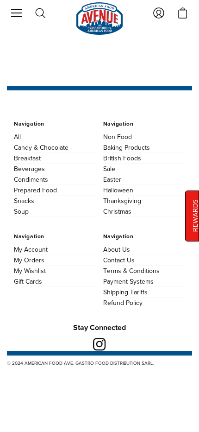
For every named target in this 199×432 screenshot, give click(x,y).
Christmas (117, 211)
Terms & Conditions (131, 270)
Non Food (117, 136)
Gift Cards (28, 281)
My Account (31, 249)
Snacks (24, 200)
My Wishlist (30, 270)
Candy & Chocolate (41, 147)
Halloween (118, 190)
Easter (112, 179)
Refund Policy (123, 302)
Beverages (29, 168)
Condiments (31, 179)
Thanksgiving (122, 200)
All (17, 136)
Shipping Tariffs (125, 292)
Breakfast (27, 158)
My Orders (29, 260)
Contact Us (119, 260)
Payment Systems (128, 281)
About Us (116, 249)
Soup (21, 211)
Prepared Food (35, 190)
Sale (109, 168)
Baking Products (126, 147)
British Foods (122, 158)
